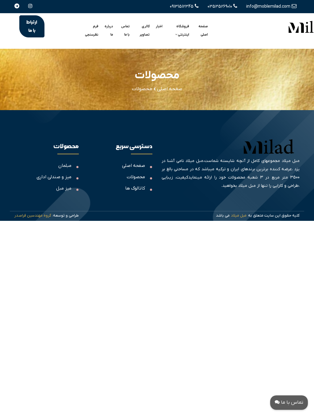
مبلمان (64, 166)
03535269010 (220, 7)
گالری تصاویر (145, 30)
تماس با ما (125, 30)
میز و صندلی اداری (53, 177)
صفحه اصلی (203, 30)
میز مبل (63, 188)
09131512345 (182, 7)
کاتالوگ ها (135, 188)
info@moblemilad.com (269, 7)
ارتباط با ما (31, 26)
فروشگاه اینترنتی (182, 30)
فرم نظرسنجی (91, 30)
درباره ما (109, 30)
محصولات (136, 177)
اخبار (159, 26)
